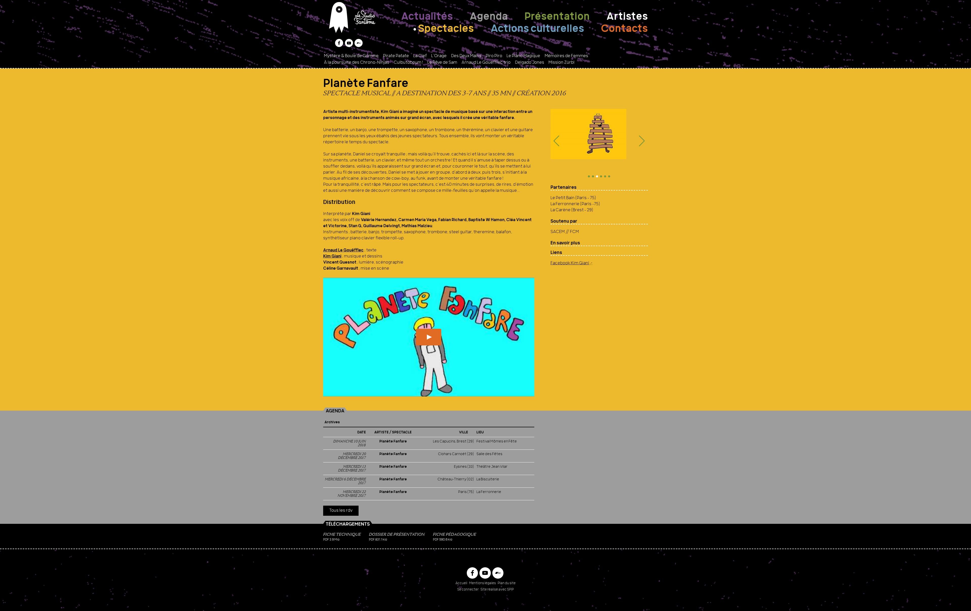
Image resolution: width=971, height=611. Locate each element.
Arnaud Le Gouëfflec (343, 250)
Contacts (624, 29)
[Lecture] (428, 337)
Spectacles (446, 29)
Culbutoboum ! (408, 63)
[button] (556, 141)
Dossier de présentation (397, 534)
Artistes (627, 17)
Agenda (489, 17)
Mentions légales (482, 583)
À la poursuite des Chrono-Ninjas (356, 63)
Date (361, 432)
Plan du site (507, 583)
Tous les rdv (340, 511)
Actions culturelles (537, 29)
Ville (463, 432)
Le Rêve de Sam (442, 63)
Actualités (427, 17)
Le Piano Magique (523, 56)
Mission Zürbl (561, 63)
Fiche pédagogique (454, 534)
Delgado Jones (529, 63)
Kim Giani (332, 256)
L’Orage (439, 56)
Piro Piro (494, 56)
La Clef (420, 56)
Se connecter (468, 589)
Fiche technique (342, 534)
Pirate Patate (396, 56)
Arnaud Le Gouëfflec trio (486, 63)
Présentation (557, 17)
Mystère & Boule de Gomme (351, 56)
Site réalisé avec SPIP (497, 589)
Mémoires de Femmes (566, 56)
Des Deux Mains (466, 56)
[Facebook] (339, 43)
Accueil (461, 583)
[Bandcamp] (359, 43)
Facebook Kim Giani (569, 263)
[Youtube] (349, 43)
